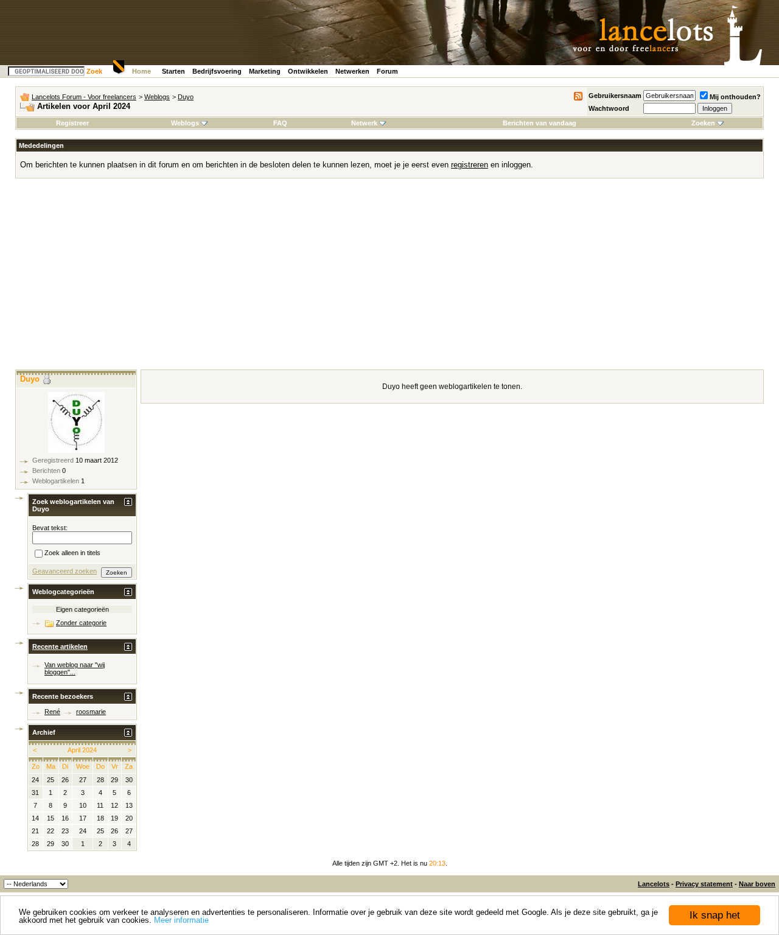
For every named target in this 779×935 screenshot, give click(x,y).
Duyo (186, 96)
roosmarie (91, 711)
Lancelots (653, 884)
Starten (173, 71)
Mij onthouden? (735, 96)
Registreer (72, 123)
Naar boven (757, 884)
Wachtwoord (609, 108)
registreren (469, 164)
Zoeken (703, 123)
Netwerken (352, 71)
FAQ (280, 123)
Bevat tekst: (50, 527)
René (52, 711)
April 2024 (82, 750)
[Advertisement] (389, 278)
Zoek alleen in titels (72, 553)
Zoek (94, 71)
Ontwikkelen (308, 71)
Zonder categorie (81, 622)
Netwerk (364, 123)
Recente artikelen (60, 646)
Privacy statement (704, 884)
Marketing (265, 71)
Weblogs (157, 96)
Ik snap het (715, 915)
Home (141, 71)
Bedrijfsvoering (217, 71)
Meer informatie (181, 920)
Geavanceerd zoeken (64, 571)
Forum (387, 71)
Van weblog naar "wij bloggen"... (74, 668)
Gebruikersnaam (615, 95)
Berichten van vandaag (539, 123)
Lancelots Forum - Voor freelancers (84, 96)
